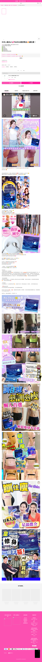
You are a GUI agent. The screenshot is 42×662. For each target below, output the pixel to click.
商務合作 (25, 621)
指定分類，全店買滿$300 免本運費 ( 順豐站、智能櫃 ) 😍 (13, 56)
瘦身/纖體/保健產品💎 (21, 5)
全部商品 (2, 5)
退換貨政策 (25, 620)
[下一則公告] (40, 1)
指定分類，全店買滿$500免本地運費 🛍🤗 (10, 54)
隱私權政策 (25, 619)
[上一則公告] (1, 1)
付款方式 (25, 617)
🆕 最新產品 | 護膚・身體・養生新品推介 (11, 5)
